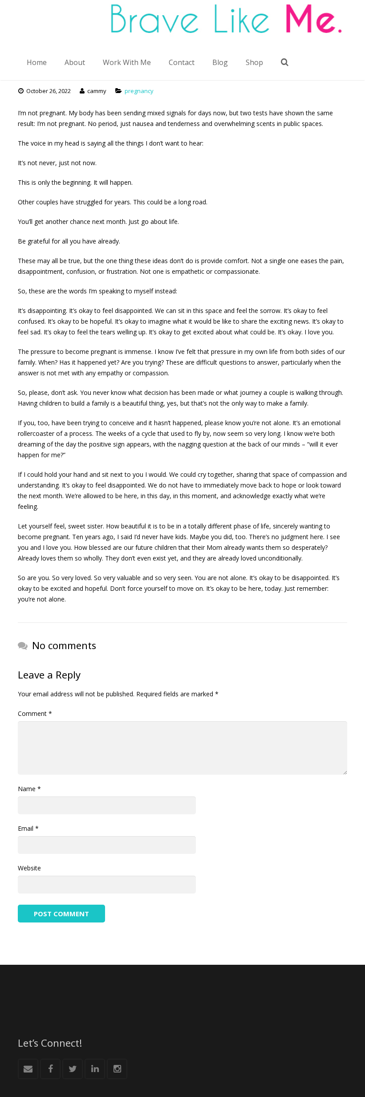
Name (29, 788)
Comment (35, 713)
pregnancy (139, 91)
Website (29, 868)
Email (28, 828)
